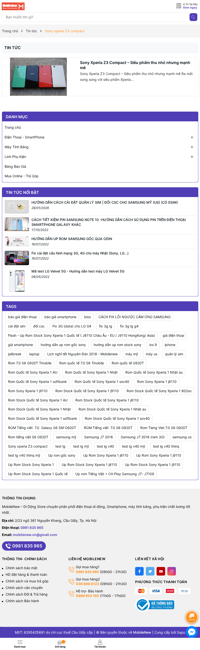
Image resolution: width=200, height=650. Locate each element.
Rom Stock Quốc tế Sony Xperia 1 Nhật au (112, 409)
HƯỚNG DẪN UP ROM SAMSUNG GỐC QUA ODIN (71, 239)
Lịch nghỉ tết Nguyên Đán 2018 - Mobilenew (82, 354)
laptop (34, 354)
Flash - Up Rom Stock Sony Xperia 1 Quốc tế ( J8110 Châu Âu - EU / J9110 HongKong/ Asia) (81, 335)
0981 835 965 (31, 527)
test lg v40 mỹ (133, 446)
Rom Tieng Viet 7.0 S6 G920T (163, 428)
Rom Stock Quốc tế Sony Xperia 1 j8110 (107, 400)
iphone (170, 345)
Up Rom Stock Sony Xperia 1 (31, 464)
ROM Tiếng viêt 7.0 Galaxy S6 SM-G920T (42, 428)
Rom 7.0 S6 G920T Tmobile (29, 363)
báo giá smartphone (60, 317)
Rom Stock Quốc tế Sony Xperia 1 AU (38, 400)
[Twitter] (150, 571)
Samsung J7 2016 (98, 437)
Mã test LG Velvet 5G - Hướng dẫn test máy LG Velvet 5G (77, 271)
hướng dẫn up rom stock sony (117, 345)
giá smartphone (20, 345)
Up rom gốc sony (61, 455)
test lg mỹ (81, 446)
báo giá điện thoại (22, 317)
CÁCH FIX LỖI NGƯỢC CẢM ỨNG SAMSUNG (134, 317)
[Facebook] (139, 571)
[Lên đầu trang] (192, 604)
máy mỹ (131, 354)
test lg (60, 446)
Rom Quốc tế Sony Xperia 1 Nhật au (154, 372)
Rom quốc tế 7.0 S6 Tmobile (81, 363)
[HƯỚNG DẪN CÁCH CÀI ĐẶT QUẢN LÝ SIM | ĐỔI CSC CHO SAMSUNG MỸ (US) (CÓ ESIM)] (17, 206)
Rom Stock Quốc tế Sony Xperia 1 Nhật (39, 409)
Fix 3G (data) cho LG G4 (71, 326)
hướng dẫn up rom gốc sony (63, 345)
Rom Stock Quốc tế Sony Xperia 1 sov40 (117, 418)
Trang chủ (13, 127)
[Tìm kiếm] (193, 17)
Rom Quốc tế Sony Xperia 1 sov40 (102, 381)
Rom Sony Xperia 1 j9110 (28, 391)
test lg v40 (105, 446)
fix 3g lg (105, 326)
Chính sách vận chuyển (24, 588)
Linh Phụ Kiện (15, 157)
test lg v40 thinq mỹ (24, 455)
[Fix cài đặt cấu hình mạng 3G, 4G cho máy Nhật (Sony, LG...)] (17, 257)
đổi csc (39, 326)
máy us (151, 354)
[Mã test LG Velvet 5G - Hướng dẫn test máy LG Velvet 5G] (17, 281)
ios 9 (153, 345)
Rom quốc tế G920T (128, 363)
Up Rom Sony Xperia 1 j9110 (158, 455)
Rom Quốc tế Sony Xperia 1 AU (32, 372)
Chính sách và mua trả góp (27, 581)
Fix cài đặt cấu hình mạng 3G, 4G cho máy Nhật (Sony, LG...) (80, 253)
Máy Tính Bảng (17, 147)
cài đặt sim (16, 326)
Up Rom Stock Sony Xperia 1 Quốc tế (38, 474)
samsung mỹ (66, 437)
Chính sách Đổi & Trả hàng (27, 594)
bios (87, 317)
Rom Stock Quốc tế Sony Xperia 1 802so (159, 391)
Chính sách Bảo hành (22, 601)
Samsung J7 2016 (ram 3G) (143, 437)
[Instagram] (171, 571)
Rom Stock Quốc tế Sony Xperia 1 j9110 (87, 391)
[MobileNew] (24, 6)
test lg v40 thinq (166, 446)
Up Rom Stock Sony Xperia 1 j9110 (152, 464)
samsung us (181, 437)
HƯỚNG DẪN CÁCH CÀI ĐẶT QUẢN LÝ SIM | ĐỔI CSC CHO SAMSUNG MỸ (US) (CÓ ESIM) (104, 202)
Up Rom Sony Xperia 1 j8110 (105, 455)
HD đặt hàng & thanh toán (26, 574)
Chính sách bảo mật (21, 568)
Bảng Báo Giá (15, 166)
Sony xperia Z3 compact (28, 446)
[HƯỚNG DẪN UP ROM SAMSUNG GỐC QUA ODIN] (17, 241)
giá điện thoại (173, 335)
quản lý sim (174, 354)
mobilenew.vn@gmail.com (35, 535)
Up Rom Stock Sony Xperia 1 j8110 (89, 464)
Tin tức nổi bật (22, 192)
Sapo (181, 632)
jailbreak (14, 354)
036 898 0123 (87, 584)
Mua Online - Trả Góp (22, 176)
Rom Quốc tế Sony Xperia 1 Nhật (91, 372)
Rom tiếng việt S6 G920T (28, 437)
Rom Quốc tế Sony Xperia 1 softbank (37, 381)
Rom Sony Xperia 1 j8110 (157, 381)
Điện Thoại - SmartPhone (24, 137)
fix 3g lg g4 (129, 326)
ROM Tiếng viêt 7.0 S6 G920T (108, 428)
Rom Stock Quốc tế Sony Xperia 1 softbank (42, 418)
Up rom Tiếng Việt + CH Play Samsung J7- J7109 (114, 474)
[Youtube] (161, 571)
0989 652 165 (87, 596)
